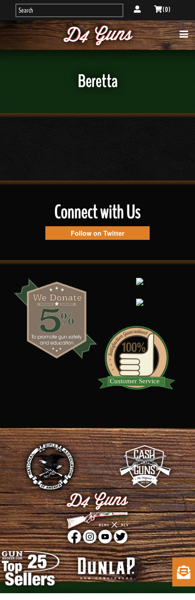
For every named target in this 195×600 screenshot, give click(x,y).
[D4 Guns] (97, 35)
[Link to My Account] (137, 9)
